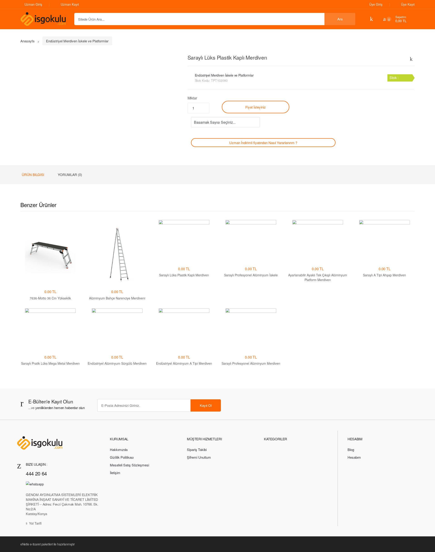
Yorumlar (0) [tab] (70, 174)
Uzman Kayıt (70, 4)
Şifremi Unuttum (199, 457)
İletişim (115, 472)
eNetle (24, 544)
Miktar (192, 98)
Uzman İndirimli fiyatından (263, 142)
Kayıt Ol (206, 405)
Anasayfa (27, 41)
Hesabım (354, 457)
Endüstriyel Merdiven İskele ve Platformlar (77, 41)
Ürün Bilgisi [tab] (33, 174)
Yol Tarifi (35, 523)
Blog (351, 449)
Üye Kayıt (408, 4)
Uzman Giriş (33, 4)
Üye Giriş (375, 4)
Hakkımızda (119, 449)
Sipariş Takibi (197, 449)
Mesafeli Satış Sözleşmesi (129, 465)
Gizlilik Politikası (122, 457)
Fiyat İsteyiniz (255, 107)
